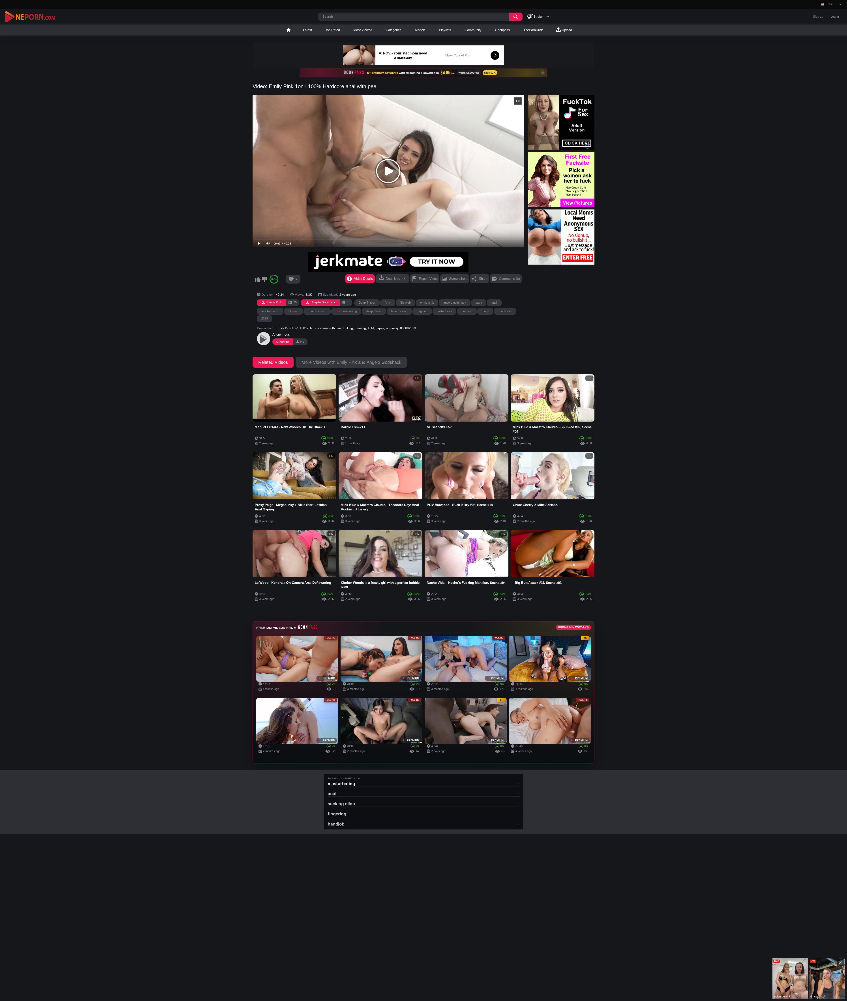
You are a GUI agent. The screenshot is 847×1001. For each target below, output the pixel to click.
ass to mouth (270, 311)
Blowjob (405, 302)
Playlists (445, 30)
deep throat (374, 311)
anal (494, 302)
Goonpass (502, 30)
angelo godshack (454, 302)
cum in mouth (317, 311)
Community (473, 30)
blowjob (293, 311)
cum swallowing (346, 311)
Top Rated (332, 30)
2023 (264, 318)
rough (485, 311)
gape (479, 302)
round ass (505, 311)
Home (288, 29)
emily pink (427, 302)
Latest (307, 30)
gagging (422, 311)
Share (483, 278)
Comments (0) (509, 278)
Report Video (428, 278)
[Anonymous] (263, 338)
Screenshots (458, 278)
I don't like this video (264, 279)
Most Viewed (362, 30)
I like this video (257, 279)
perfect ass (444, 311)
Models (420, 30)
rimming (466, 311)
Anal (388, 302)
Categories (393, 30)
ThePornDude (533, 30)
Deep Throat (367, 302)
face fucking (399, 311)
